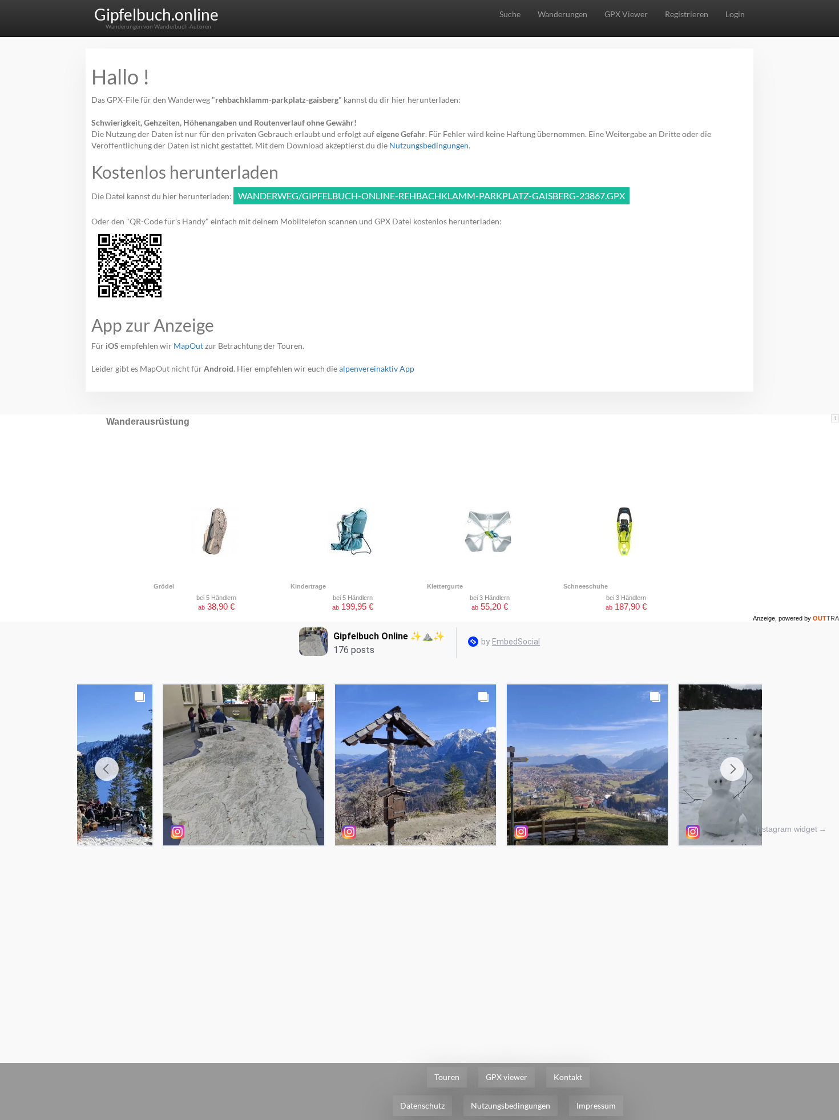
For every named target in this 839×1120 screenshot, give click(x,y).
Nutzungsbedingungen (429, 145)
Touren (446, 1077)
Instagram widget (786, 828)
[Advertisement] (419, 937)
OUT (826, 618)
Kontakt (568, 1077)
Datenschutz (422, 1105)
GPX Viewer (626, 14)
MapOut (188, 345)
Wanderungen (562, 14)
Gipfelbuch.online (156, 14)
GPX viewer (506, 1077)
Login (735, 14)
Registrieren (686, 14)
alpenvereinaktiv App (376, 368)
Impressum (596, 1105)
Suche (510, 14)
